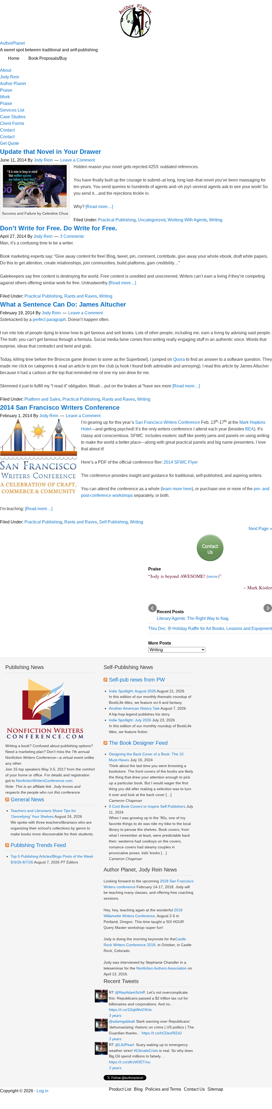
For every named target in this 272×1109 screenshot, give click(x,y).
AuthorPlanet (12, 43)
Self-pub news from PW (137, 680)
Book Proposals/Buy (47, 58)
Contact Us (194, 1089)
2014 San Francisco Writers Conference (60, 407)
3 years (115, 1015)
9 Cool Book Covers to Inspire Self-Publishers (147, 806)
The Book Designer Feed (138, 743)
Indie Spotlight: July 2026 (130, 720)
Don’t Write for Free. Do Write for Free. (58, 228)
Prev (152, 608)
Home (13, 58)
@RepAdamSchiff (130, 992)
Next (268, 608)
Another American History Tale (134, 708)
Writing (215, 220)
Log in (42, 1091)
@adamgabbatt (122, 1021)
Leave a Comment (77, 160)
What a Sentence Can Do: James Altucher (63, 304)
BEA (249, 429)
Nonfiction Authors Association (161, 968)
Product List (120, 1089)
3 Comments (72, 236)
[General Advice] (210, 548)
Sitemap (215, 1089)
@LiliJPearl (124, 1045)
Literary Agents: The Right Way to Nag (192, 618)
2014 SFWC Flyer (181, 462)
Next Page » (260, 528)
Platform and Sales (42, 399)
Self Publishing (113, 522)
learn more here (177, 488)
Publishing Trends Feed (38, 845)
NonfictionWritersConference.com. (45, 780)
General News (27, 799)
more (213, 576)
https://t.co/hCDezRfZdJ (162, 1033)
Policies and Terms (163, 1089)
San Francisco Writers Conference (167, 422)
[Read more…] (99, 206)
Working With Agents (187, 220)
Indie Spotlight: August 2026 (132, 691)
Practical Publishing (117, 220)
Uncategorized (151, 220)
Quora (179, 359)
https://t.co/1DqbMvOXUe (130, 1010)
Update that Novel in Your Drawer (50, 151)
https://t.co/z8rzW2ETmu (129, 1062)
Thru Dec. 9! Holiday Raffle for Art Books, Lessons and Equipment (210, 628)
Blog (138, 1089)
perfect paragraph (49, 319)
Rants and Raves (80, 296)
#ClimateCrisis (146, 1050)
